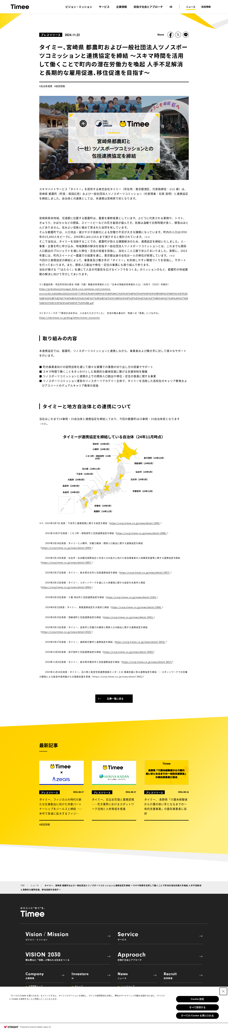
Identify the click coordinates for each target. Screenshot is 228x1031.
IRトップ (79, 986)
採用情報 (206, 6)
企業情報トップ (36, 986)
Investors (80, 975)
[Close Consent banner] (223, 991)
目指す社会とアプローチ (148, 7)
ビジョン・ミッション (78, 7)
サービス (104, 7)
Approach (132, 956)
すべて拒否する (197, 1007)
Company (35, 975)
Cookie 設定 (197, 999)
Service (128, 936)
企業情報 (121, 7)
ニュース (190, 6)
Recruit (170, 975)
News (123, 975)
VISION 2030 (48, 956)
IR (171, 7)
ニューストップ (128, 986)
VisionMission (47, 936)
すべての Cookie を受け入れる (197, 1015)
